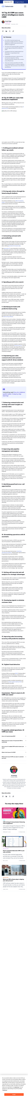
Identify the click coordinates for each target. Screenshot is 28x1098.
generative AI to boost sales (14, 245)
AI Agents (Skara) (19, 2)
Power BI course (18, 345)
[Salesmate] (7, 6)
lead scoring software (8, 316)
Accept (14, 1094)
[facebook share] (3, 31)
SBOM (16, 673)
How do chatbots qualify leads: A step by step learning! (14, 394)
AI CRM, (7, 22)
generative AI (7, 248)
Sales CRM (5, 848)
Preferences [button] (5, 1090)
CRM (9, 22)
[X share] (10, 31)
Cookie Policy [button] (16, 1087)
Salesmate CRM (8, 2)
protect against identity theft (14, 681)
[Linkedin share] (6, 31)
